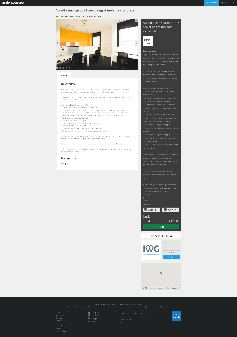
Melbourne (107, 307)
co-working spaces (104, 304)
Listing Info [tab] (64, 75)
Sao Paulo (133, 307)
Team (58, 328)
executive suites (117, 304)
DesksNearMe (13, 2)
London (93, 307)
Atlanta (68, 307)
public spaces (130, 304)
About (58, 313)
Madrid (100, 307)
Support (59, 326)
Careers (59, 318)
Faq (57, 323)
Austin (74, 307)
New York (115, 307)
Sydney (146, 307)
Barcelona (81, 307)
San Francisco (124, 307)
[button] (161, 273)
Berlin (88, 307)
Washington (161, 307)
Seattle (140, 307)
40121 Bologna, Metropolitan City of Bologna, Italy (161, 288)
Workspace (60, 315)
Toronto (153, 307)
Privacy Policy (61, 331)
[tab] (148, 41)
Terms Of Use (61, 320)
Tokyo (169, 307)
